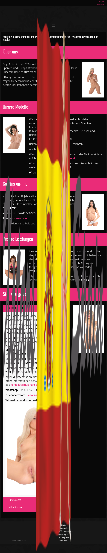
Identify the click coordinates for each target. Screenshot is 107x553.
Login (101, 1)
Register (100, 4)
